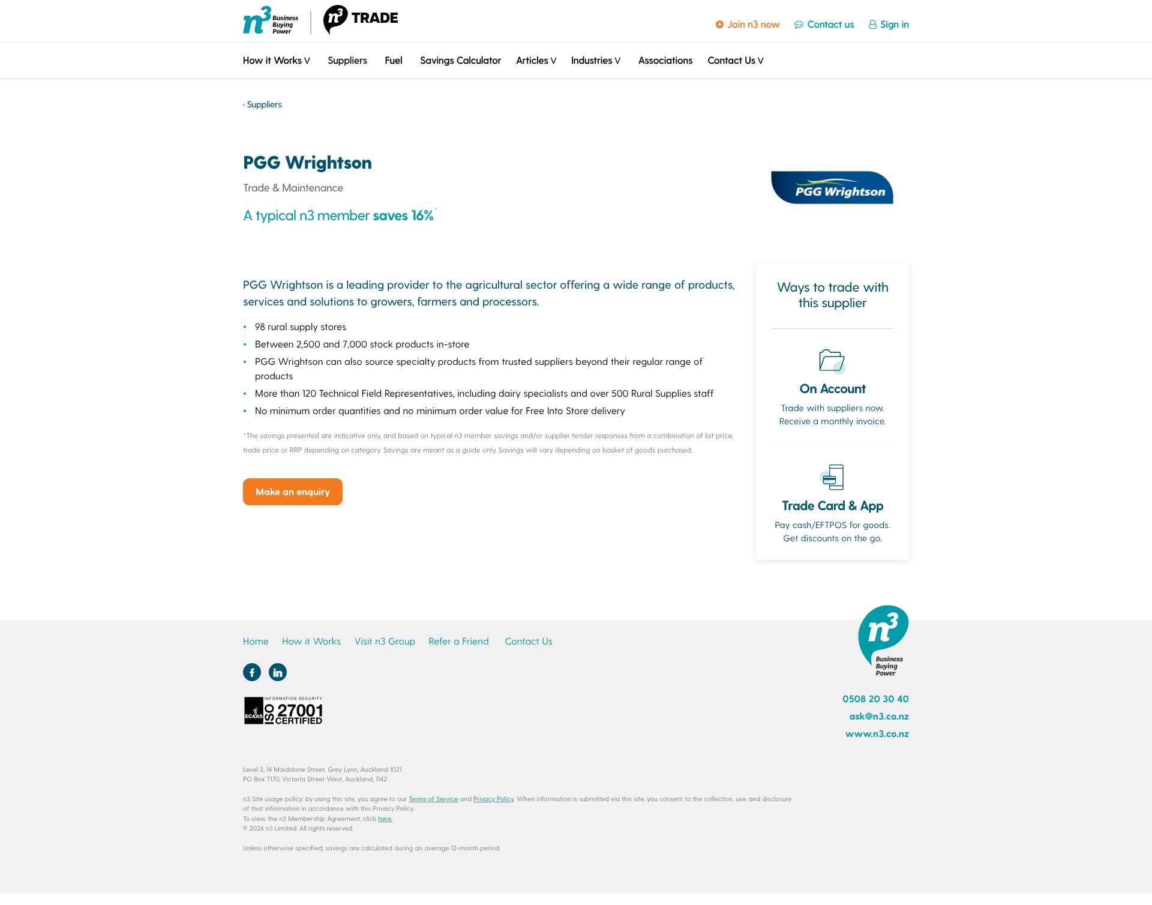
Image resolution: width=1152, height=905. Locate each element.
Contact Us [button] (731, 60)
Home (256, 641)
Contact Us (528, 641)
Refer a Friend (459, 641)
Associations (665, 60)
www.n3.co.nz (877, 733)
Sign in (893, 24)
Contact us (829, 24)
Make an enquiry (293, 491)
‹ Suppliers (262, 103)
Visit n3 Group (384, 641)
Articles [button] (532, 60)
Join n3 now (752, 24)
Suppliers (347, 60)
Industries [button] (591, 60)
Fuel (394, 60)
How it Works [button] (272, 60)
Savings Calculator (460, 60)
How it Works (311, 641)
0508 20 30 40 (875, 699)
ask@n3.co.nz (879, 716)
